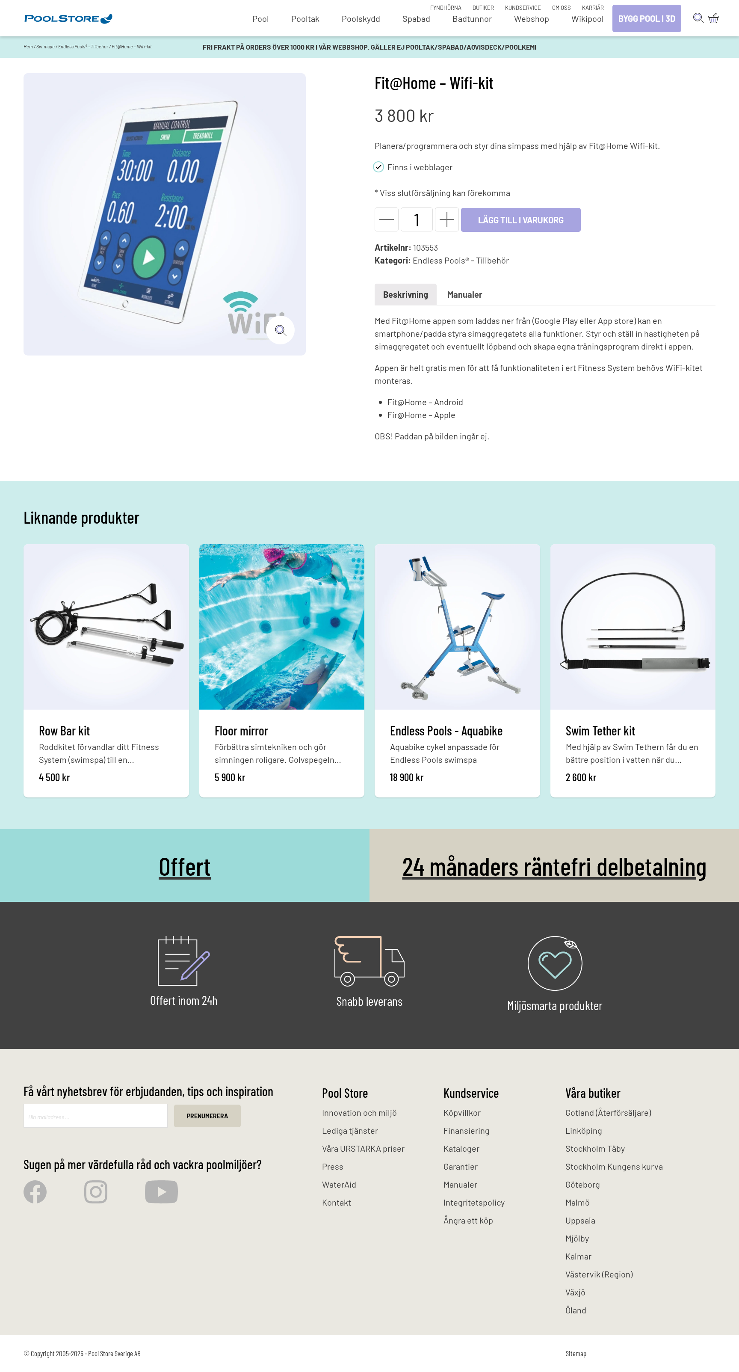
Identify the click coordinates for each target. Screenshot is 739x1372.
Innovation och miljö (359, 1112)
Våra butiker (593, 1092)
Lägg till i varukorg (521, 220)
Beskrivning (405, 294)
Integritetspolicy (474, 1202)
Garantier (460, 1166)
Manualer (464, 294)
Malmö (577, 1202)
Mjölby (577, 1238)
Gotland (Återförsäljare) (608, 1112)
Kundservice (523, 7)
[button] (387, 219)
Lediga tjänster (350, 1130)
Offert (185, 865)
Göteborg (582, 1184)
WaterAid (339, 1184)
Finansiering (466, 1130)
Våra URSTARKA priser (363, 1148)
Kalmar (578, 1256)
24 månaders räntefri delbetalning (554, 865)
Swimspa (45, 46)
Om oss (561, 7)
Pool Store (345, 1092)
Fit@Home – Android (425, 402)
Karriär (593, 7)
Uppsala (580, 1220)
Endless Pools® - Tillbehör (83, 46)
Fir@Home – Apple (421, 414)
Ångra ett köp (468, 1220)
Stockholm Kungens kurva (614, 1166)
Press (332, 1166)
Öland (575, 1310)
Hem (28, 46)
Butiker (483, 7)
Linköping (583, 1130)
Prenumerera (207, 1116)
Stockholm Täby (595, 1148)
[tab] (406, 294)
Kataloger (461, 1148)
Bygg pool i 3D (646, 18)
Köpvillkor (462, 1112)
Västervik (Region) (599, 1274)
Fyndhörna (445, 7)
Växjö (575, 1292)
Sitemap (576, 1353)
